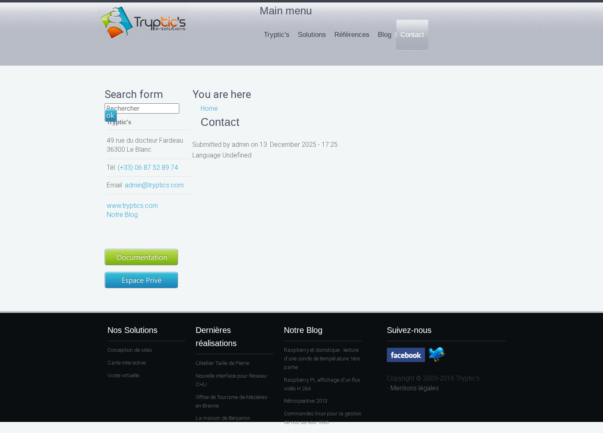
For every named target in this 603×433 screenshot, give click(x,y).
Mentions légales (415, 388)
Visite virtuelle (123, 375)
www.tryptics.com (132, 206)
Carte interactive (126, 363)
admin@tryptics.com (154, 185)
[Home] (142, 40)
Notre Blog (122, 215)
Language (207, 155)
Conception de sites (129, 350)
